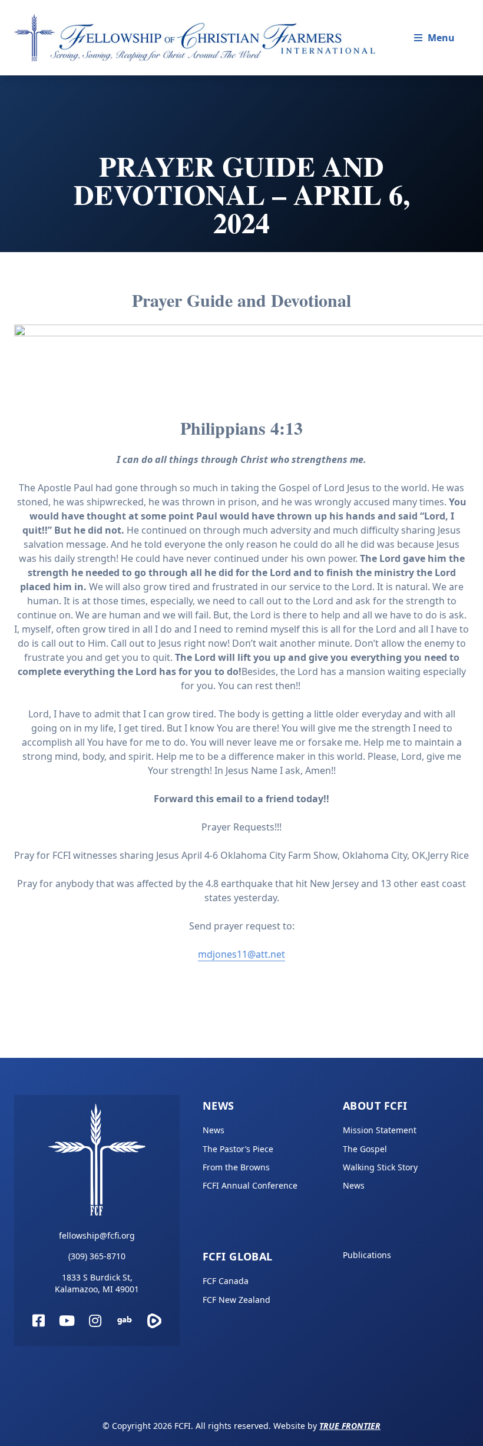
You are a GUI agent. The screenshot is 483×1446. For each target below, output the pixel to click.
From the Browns (236, 1167)
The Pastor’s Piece (238, 1148)
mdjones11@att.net (241, 954)
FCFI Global (238, 1256)
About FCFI (375, 1105)
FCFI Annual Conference (250, 1185)
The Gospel (365, 1148)
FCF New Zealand (236, 1299)
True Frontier (350, 1425)
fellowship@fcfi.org (97, 1235)
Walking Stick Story (380, 1167)
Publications (367, 1254)
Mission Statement (379, 1130)
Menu (441, 37)
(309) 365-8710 (96, 1256)
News (218, 1105)
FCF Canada (226, 1280)
